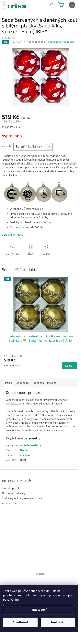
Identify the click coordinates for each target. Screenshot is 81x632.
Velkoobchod (9, 503)
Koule (24, 450)
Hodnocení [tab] (38, 383)
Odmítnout (20, 622)
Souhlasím (57, 622)
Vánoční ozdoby (30, 446)
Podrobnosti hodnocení (60, 42)
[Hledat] (51, 5)
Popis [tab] (8, 383)
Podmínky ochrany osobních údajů (22, 498)
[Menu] (72, 5)
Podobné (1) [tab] (22, 383)
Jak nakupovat (10, 488)
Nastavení (39, 610)
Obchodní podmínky (14, 493)
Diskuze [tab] (51, 383)
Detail (69, 365)
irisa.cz (40, 574)
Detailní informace (12, 235)
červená (25, 455)
